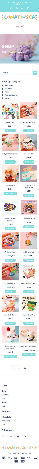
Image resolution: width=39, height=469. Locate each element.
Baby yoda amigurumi (10, 154)
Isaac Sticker (28, 154)
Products (12, 52)
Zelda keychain (29, 252)
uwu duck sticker (10, 315)
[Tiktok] (11, 8)
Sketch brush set (29, 219)
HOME (4, 52)
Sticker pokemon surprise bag (29, 186)
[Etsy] (28, 8)
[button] (19, 23)
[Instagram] (17, 8)
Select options (10, 193)
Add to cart (10, 130)
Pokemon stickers (10, 185)
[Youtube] (22, 8)
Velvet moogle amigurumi (10, 347)
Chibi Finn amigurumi (28, 346)
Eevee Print (10, 122)
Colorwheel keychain (10, 283)
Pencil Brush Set (29, 315)
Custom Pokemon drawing (10, 220)
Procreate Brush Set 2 (28, 283)
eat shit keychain (29, 122)
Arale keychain (10, 252)
